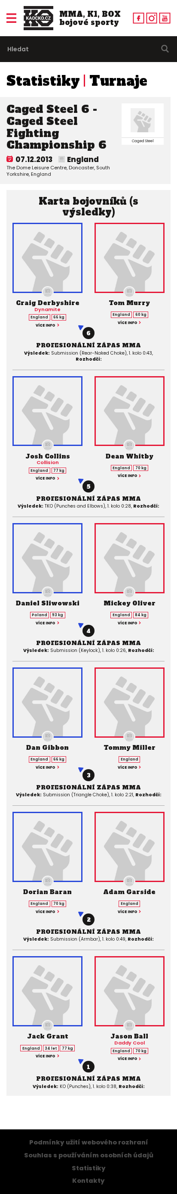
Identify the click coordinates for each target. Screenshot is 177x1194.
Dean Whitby (129, 456)
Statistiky (43, 81)
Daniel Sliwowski (47, 603)
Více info (45, 325)
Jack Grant (47, 1036)
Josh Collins (47, 456)
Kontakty (88, 1180)
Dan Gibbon (47, 747)
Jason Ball (129, 1036)
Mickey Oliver (130, 603)
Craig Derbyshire (47, 303)
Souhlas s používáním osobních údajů (88, 1155)
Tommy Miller (130, 747)
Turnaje (118, 81)
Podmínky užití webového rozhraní (88, 1142)
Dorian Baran (47, 892)
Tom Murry (129, 303)
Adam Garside (129, 892)
